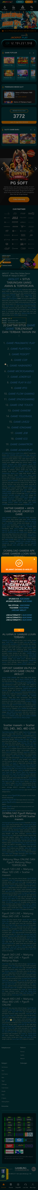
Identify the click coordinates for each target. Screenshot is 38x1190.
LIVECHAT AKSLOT (19, 610)
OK (19, 630)
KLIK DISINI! (24, 599)
